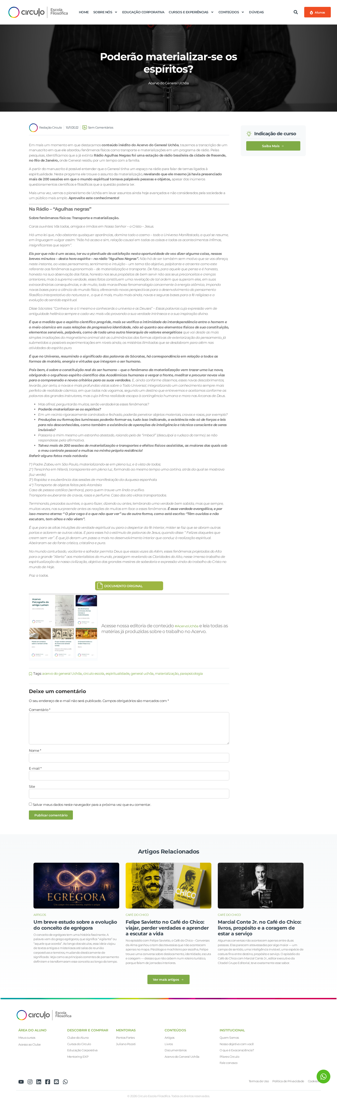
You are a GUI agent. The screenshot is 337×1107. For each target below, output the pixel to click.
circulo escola (93, 673)
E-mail (35, 768)
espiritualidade (118, 673)
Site (32, 786)
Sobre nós (102, 12)
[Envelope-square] (56, 1082)
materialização (167, 673)
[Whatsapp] (65, 1082)
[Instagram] (30, 1082)
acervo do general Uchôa (62, 673)
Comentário (39, 709)
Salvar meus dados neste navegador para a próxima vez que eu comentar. (92, 804)
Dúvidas (256, 12)
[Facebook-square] (47, 1082)
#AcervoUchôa (186, 626)
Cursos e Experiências (188, 12)
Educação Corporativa (143, 12)
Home (84, 12)
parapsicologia (191, 673)
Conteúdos (228, 12)
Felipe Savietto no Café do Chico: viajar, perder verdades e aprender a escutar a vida (167, 927)
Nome (35, 750)
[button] (296, 12)
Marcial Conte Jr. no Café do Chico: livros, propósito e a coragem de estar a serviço (259, 927)
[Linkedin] (38, 1082)
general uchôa (142, 673)
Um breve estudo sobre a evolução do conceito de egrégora (75, 925)
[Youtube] (21, 1082)
